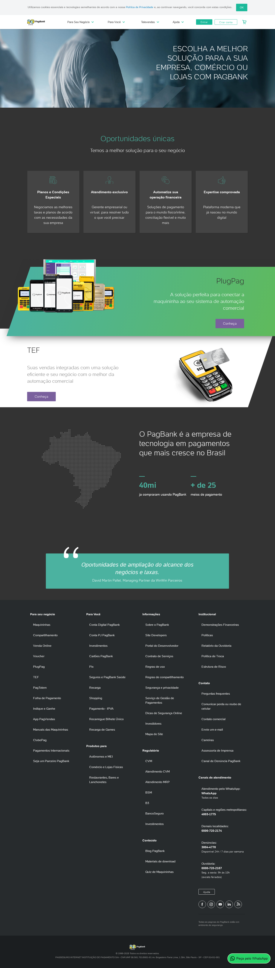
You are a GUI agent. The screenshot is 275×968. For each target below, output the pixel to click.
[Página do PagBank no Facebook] (202, 904)
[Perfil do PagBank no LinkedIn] (229, 904)
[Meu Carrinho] (244, 22)
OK (242, 7)
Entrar (204, 22)
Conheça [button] (230, 323)
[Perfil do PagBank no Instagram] (211, 904)
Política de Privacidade (139, 7)
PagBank (44, 22)
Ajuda (206, 892)
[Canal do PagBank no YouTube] (220, 904)
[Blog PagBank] (238, 904)
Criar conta (226, 22)
